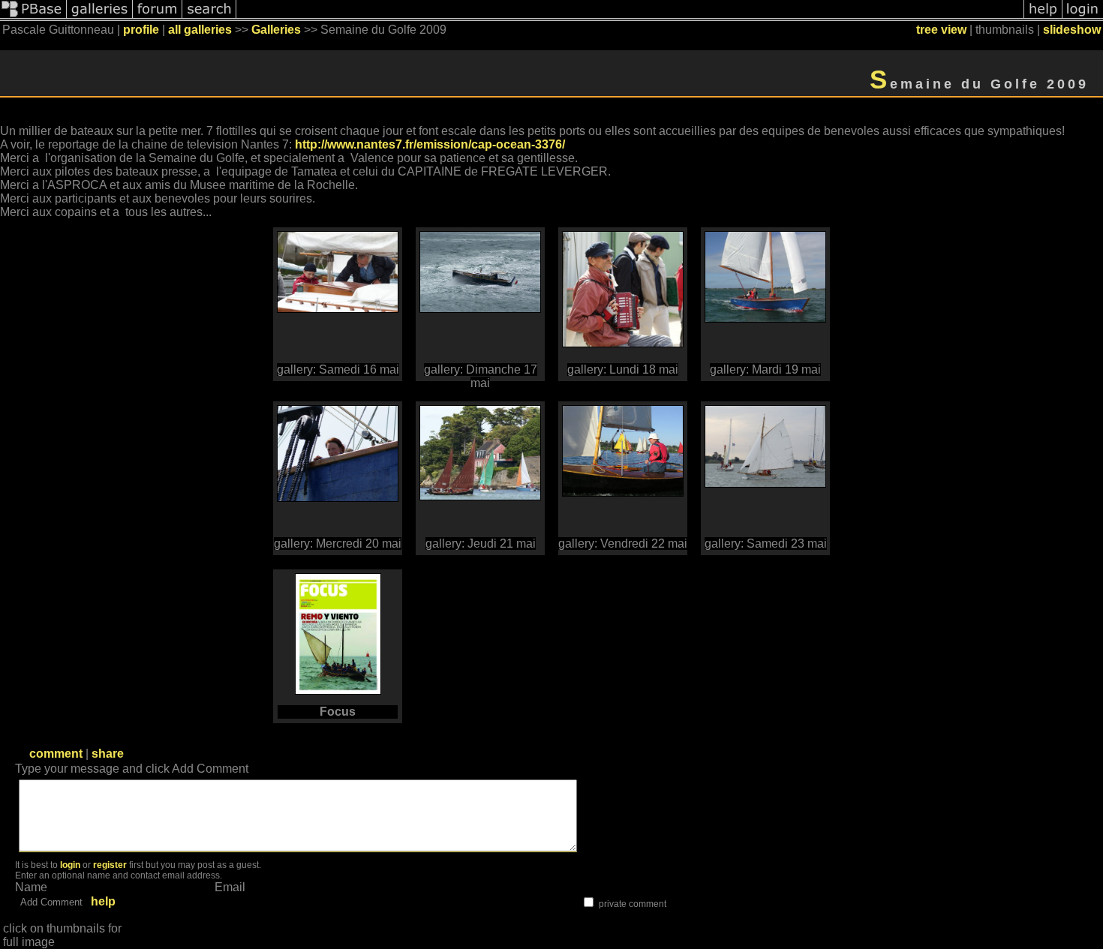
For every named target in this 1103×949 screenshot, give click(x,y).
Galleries (276, 29)
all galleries (200, 29)
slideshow (1072, 29)
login (70, 865)
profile (141, 29)
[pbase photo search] (209, 17)
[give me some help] (1042, 17)
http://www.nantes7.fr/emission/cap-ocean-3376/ (430, 144)
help (103, 901)
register (110, 865)
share (108, 753)
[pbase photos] (33, 17)
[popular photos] (629, 17)
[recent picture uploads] (100, 17)
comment (56, 753)
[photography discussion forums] (157, 17)
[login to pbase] (1082, 17)
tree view (941, 29)
